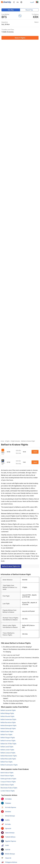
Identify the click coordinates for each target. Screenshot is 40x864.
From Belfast (5, 14)
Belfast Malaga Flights (7, 713)
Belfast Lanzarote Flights (8, 710)
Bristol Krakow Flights (7, 775)
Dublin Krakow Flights (7, 784)
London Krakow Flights (8, 791)
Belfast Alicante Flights (7, 716)
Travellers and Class (7, 29)
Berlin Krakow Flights (7, 772)
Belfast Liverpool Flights (8, 752)
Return (37, 22)
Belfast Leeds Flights (7, 746)
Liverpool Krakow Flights (8, 781)
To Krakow (35, 14)
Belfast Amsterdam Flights (8, 719)
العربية (32, 2)
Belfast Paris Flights (6, 762)
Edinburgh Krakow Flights (8, 778)
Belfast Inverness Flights (8, 740)
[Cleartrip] (6, 2)
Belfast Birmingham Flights (8, 725)
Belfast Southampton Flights (9, 765)
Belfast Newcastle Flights (8, 759)
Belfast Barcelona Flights (8, 722)
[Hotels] (18, 2)
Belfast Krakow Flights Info (11, 566)
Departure (4, 22)
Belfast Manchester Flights (9, 756)
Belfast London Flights (7, 749)
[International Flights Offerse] (21, 2)
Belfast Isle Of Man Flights (8, 743)
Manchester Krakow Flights (9, 788)
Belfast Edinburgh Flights (8, 728)
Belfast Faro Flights (6, 734)
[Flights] (14, 2)
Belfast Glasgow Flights (8, 737)
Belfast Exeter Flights (7, 731)
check (35, 451)
